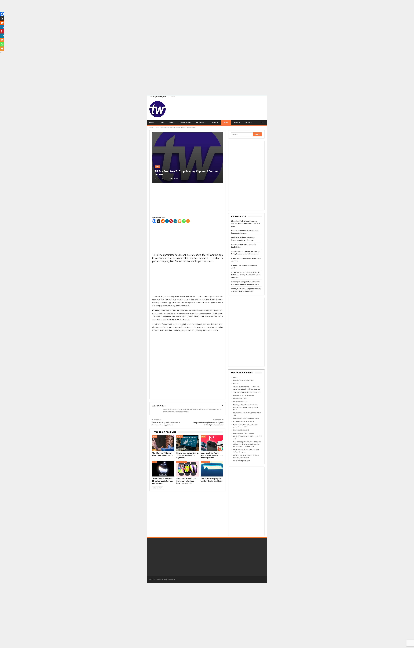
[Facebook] (154, 221)
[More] (188, 221)
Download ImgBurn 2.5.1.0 (241, 461)
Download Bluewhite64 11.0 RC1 (243, 433)
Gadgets (214, 122)
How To (179, 436)
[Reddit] (163, 221)
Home (151, 122)
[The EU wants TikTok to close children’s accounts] (163, 443)
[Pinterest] (171, 221)
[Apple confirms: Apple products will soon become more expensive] (212, 443)
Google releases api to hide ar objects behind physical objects (208, 423)
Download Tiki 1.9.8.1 (240, 398)
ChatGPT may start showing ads (243, 421)
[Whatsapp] (184, 221)
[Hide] (1, 53)
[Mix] (179, 221)
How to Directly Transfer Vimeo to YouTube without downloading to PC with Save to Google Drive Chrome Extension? (247, 444)
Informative (185, 122)
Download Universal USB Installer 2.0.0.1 (246, 418)
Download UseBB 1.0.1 (240, 402)
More (247, 122)
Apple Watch (181, 462)
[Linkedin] (167, 221)
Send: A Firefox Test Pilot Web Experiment (246, 392)
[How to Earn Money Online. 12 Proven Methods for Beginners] (187, 443)
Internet (200, 122)
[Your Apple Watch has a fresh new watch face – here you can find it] (187, 468)
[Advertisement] (64, 15)
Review (237, 122)
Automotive (205, 462)
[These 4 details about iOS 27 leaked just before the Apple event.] (163, 468)
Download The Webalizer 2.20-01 (243, 380)
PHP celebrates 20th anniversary (243, 395)
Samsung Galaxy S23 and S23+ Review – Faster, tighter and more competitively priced (246, 407)
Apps (161, 122)
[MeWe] (175, 221)
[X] (158, 221)
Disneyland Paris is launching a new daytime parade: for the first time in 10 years (245, 223)
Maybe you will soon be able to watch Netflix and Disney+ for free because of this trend (245, 274)
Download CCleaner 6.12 (241, 430)
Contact (173, 96)
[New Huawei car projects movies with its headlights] (212, 468)
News (226, 122)
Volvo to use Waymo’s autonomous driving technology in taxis (166, 423)
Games (172, 122)
